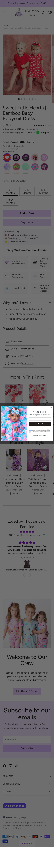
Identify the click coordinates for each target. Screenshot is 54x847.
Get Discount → (40, 423)
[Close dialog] (51, 408)
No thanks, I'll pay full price (39, 435)
